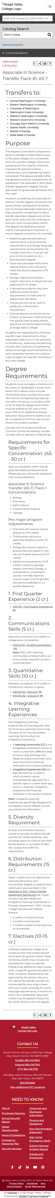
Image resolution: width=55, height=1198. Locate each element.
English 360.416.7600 (27, 1060)
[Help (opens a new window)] (50, 63)
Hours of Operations (13, 1135)
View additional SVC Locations (27, 1087)
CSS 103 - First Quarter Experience (33, 606)
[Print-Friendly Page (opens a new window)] (45, 63)
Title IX (6, 1108)
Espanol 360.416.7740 (27, 1064)
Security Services (12, 1148)
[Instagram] (42, 1167)
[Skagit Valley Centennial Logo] (27, 1030)
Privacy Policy (16, 1183)
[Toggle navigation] (50, 6)
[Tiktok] (20, 1167)
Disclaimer (32, 1183)
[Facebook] (12, 1167)
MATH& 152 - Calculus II (26, 695)
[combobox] (27, 18)
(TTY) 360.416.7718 (27, 1069)
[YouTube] (35, 1167)
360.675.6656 (27, 1082)
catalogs (12, 1192)
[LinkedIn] (27, 1167)
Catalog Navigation (17, 53)
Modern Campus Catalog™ (34, 1196)
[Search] (49, 35)
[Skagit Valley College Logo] (12, 6)
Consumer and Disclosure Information (38, 1112)
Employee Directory (13, 1113)
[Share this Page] (40, 63)
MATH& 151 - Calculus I (25, 692)
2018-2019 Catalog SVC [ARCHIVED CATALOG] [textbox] (28, 18)
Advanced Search (12, 44)
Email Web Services (35, 1186)
